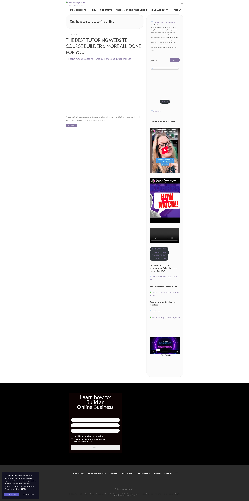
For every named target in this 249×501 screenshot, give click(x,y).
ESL (94, 10)
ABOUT (177, 10)
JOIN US (165, 101)
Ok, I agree (12, 494)
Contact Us (114, 473)
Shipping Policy (144, 473)
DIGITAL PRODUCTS (159, 249)
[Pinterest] (87, 481)
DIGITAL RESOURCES (159, 252)
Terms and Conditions (97, 473)
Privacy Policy (78, 473)
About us (168, 473)
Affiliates (157, 473)
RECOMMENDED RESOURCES (131, 10)
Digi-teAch (73, 34)
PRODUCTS (106, 10)
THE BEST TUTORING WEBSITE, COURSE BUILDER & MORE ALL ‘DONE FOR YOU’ (103, 46)
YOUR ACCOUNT (159, 10)
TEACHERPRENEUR (159, 255)
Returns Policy (128, 473)
